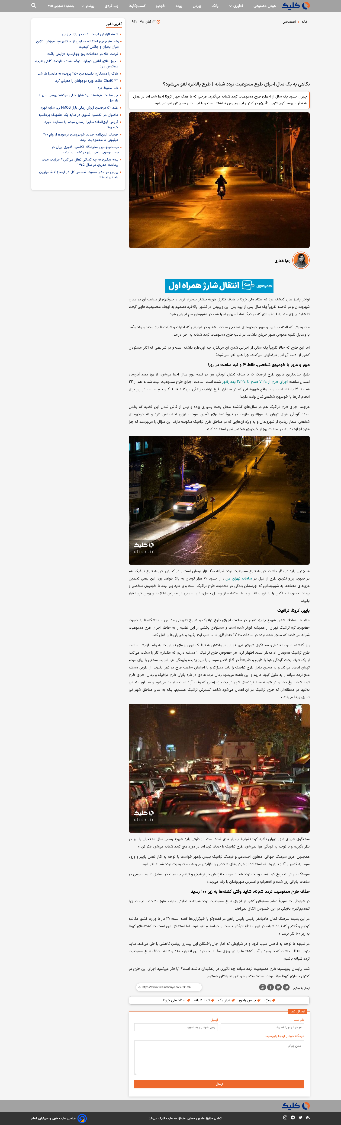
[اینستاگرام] (285, 1118)
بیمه (179, 6)
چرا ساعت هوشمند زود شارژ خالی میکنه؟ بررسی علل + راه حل (78, 98)
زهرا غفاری (282, 261)
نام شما (299, 1020)
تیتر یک (224, 1000)
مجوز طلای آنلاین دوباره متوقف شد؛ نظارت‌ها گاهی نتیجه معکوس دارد (76, 64)
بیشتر (89, 6)
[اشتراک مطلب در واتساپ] (262, 987)
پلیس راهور (248, 1000)
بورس (197, 6)
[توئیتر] (278, 988)
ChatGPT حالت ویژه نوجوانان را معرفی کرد (86, 81)
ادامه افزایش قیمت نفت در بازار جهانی (90, 34)
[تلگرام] (286, 988)
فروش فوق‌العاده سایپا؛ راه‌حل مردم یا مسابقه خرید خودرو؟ (81, 125)
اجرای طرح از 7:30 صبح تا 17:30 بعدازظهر (255, 382)
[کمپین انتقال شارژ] (219, 286)
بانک (215, 6)
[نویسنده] (301, 261)
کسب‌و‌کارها (137, 6)
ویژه (268, 1000)
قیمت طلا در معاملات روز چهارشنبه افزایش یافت (82, 54)
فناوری (237, 6)
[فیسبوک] (270, 988)
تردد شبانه (202, 1000)
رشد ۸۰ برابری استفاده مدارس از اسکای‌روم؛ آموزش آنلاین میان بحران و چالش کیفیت (77, 44)
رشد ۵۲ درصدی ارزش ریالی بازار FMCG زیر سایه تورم (79, 107)
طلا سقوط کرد (108, 88)
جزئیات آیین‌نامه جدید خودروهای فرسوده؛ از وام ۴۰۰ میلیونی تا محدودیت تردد (81, 137)
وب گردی (111, 6)
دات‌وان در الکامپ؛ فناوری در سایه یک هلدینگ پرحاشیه (78, 115)
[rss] (308, 1118)
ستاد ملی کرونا (175, 1000)
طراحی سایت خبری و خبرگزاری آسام (53, 1118)
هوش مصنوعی (265, 6)
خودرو (160, 6)
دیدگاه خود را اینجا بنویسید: (284, 1036)
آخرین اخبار (114, 24)
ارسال (219, 1084)
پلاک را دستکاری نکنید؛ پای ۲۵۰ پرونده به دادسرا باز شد (78, 73)
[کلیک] (296, 6)
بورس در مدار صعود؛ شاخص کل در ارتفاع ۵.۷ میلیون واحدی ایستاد (78, 175)
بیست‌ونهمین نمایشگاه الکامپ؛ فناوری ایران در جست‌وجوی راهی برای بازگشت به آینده (85, 150)
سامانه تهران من (238, 578)
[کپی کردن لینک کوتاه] (167, 987)
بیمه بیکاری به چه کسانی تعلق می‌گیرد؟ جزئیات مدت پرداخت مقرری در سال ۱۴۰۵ (80, 162)
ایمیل (214, 1020)
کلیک (161, 1118)
